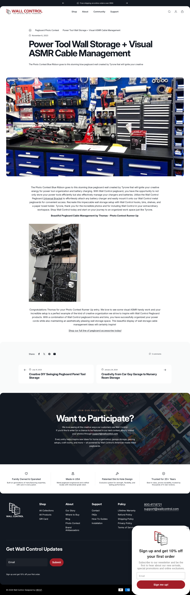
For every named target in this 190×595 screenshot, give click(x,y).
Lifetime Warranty (126, 510)
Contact (96, 510)
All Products (45, 514)
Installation (97, 523)
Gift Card (43, 519)
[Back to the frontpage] (30, 30)
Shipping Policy (126, 519)
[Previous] (63, 3)
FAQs (94, 514)
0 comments (156, 354)
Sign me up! (161, 584)
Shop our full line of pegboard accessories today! (95, 330)
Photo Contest (73, 523)
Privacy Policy (125, 523)
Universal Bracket (52, 198)
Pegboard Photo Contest (47, 30)
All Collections (46, 510)
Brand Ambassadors (72, 528)
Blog (68, 519)
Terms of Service (126, 527)
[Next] (127, 3)
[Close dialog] (187, 528)
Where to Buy (72, 514)
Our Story (70, 510)
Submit (56, 562)
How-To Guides (100, 519)
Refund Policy (125, 514)
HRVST (39, 590)
